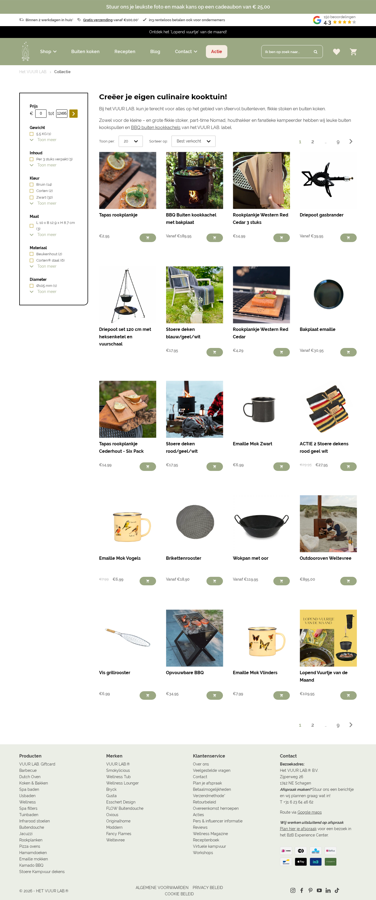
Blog (155, 51)
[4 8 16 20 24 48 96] (131, 141)
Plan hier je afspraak (298, 829)
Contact (183, 51)
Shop (45, 51)
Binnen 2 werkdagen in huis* (49, 20)
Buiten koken (85, 51)
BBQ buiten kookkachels (156, 127)
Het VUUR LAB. (33, 72)
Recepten (125, 51)
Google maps (310, 812)
